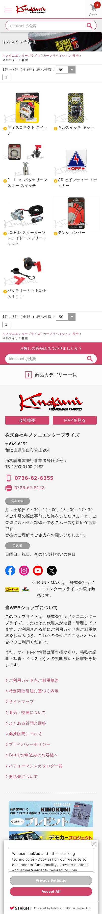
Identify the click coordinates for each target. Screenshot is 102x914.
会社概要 (27, 420)
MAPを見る (75, 420)
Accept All (51, 891)
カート (93, 9)
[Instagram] (24, 572)
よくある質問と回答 (27, 723)
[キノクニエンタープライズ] (31, 9)
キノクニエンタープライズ (21, 55)
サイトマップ (21, 701)
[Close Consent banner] (94, 844)
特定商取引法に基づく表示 (34, 690)
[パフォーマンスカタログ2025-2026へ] (51, 823)
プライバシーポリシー (30, 744)
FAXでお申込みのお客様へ (33, 754)
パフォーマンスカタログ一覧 (36, 765)
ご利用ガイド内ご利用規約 (34, 680)
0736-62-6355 (34, 478)
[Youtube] (38, 572)
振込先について (23, 776)
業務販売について (25, 733)
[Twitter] (52, 572)
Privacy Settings (51, 880)
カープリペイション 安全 (61, 55)
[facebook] (10, 572)
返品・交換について (27, 712)
